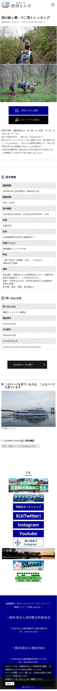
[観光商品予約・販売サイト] (28, 554)
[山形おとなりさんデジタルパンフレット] (28, 485)
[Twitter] (28, 516)
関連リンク (19, 607)
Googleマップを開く (23, 364)
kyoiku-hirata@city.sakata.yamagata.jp (22, 346)
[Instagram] (28, 525)
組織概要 (10, 603)
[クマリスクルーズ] (28, 498)
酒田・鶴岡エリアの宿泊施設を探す (19, 446)
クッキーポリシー (19, 679)
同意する (9, 683)
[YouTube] (28, 534)
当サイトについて (25, 603)
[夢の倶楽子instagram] (28, 543)
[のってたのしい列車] (28, 577)
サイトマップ (42, 603)
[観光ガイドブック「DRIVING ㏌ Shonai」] (28, 565)
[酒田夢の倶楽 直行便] (28, 507)
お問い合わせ (33, 607)
